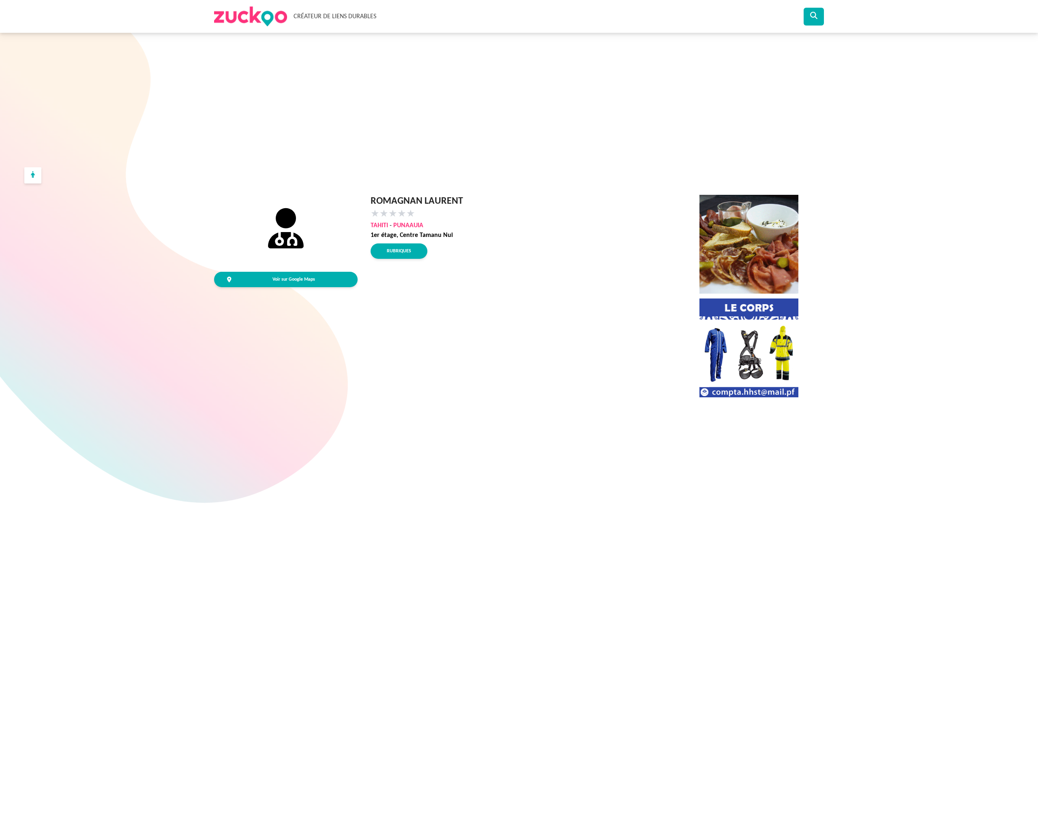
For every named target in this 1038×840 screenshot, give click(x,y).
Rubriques (399, 251)
